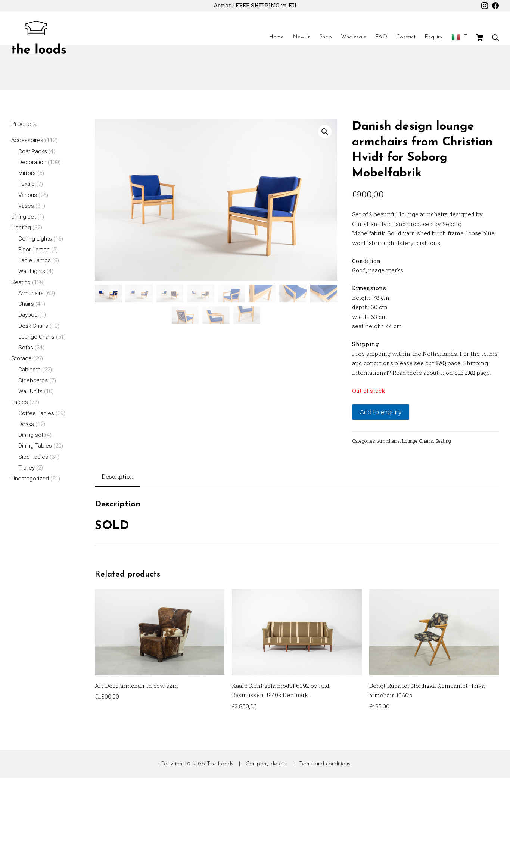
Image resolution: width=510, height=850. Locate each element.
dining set (23, 216)
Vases (26, 206)
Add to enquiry (381, 412)
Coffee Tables (36, 413)
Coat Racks (32, 151)
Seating (443, 441)
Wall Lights (31, 271)
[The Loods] (38, 37)
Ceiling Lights (35, 238)
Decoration (32, 162)
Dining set (30, 435)
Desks (26, 424)
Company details (266, 764)
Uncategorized (30, 478)
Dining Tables (35, 445)
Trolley (26, 467)
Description (118, 476)
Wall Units (30, 391)
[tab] (117, 477)
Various (27, 195)
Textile (26, 184)
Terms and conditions (324, 764)
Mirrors (27, 173)
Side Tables (33, 457)
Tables (19, 402)
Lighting (21, 227)
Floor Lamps (34, 249)
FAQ (441, 363)
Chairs (26, 304)
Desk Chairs (33, 326)
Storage (21, 358)
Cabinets (29, 369)
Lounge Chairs (417, 441)
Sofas (25, 347)
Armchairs (388, 441)
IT (464, 37)
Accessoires (27, 140)
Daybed (28, 314)
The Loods (220, 764)
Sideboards (33, 380)
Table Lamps (34, 260)
